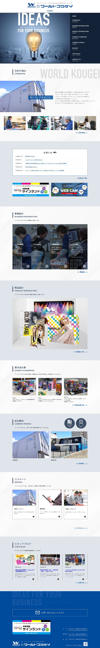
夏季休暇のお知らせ (30, 156)
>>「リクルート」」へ (81, 528)
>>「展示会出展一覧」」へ (80, 405)
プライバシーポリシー (77, 645)
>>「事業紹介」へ (82, 272)
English (50, 11)
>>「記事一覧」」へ (82, 582)
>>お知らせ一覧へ (82, 178)
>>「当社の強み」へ (82, 132)
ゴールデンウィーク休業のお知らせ (34, 159)
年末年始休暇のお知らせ (31, 167)
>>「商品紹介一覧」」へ (81, 351)
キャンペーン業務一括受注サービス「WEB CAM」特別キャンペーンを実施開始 (44, 170)
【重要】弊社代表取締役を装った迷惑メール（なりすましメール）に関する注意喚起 (46, 163)
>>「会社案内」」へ (82, 463)
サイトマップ (69, 645)
